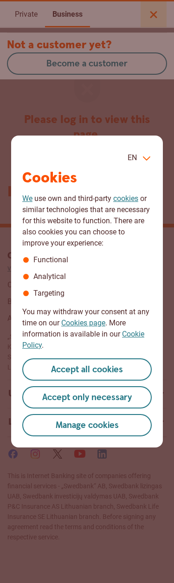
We (27, 198)
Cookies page (83, 322)
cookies (125, 198)
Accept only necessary (87, 397)
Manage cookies (87, 425)
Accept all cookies (87, 370)
